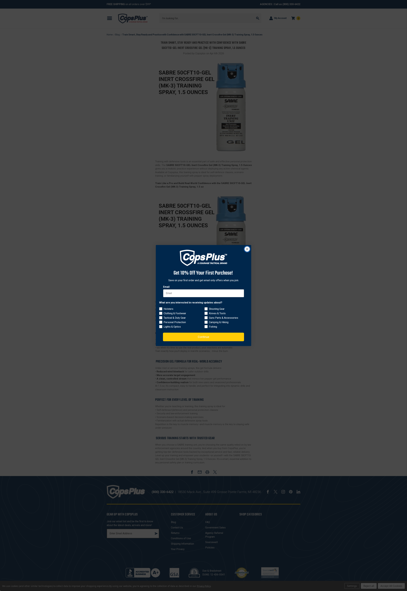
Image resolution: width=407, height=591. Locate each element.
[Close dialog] (247, 249)
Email (166, 286)
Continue (203, 337)
